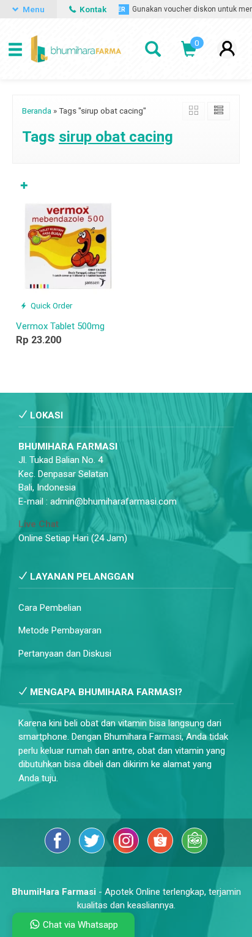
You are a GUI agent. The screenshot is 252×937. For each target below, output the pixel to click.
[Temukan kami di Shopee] (161, 850)
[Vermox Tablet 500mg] (68, 244)
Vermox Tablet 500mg (60, 326)
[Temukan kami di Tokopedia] (194, 850)
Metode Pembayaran (60, 630)
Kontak (92, 9)
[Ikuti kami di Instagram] (127, 850)
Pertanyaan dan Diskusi (64, 653)
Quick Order (50, 305)
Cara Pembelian (49, 607)
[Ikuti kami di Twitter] (93, 850)
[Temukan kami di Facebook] (59, 850)
